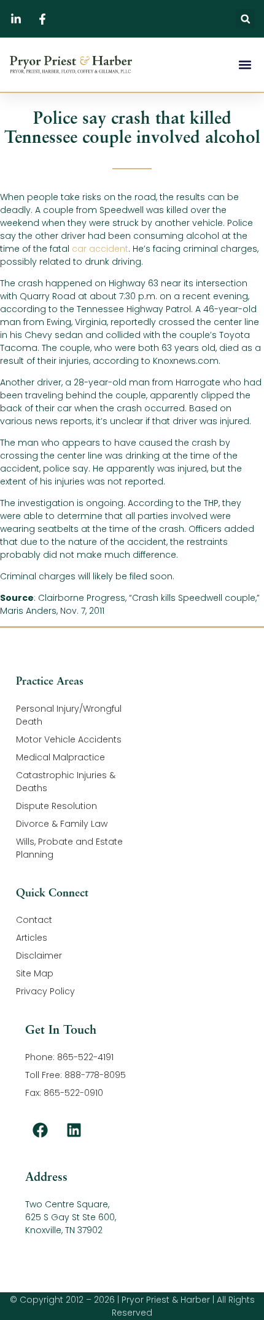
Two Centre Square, (67, 1204)
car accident (100, 249)
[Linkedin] (74, 1129)
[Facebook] (40, 1129)
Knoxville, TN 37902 (64, 1230)
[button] (245, 18)
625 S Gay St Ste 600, (70, 1217)
